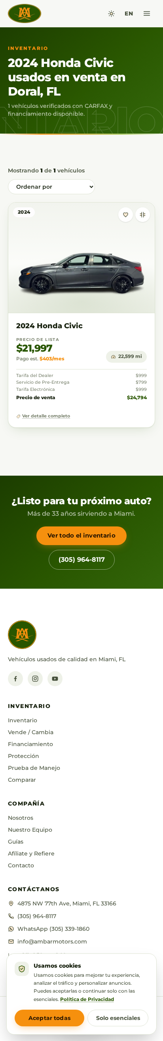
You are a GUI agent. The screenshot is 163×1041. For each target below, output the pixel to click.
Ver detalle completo (46, 416)
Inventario (22, 720)
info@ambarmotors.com (52, 941)
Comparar (22, 779)
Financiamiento (30, 744)
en (129, 13)
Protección (23, 756)
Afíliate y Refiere (31, 853)
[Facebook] (15, 678)
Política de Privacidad (87, 999)
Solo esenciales (118, 1018)
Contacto (21, 865)
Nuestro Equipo (30, 829)
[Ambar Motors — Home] (24, 13)
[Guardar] (125, 214)
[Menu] (146, 13)
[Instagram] (35, 678)
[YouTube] (55, 678)
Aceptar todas (49, 1018)
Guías (15, 841)
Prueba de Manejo (34, 767)
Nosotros (20, 817)
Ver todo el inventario (81, 535)
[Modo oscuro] (111, 13)
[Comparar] (142, 214)
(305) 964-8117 (82, 559)
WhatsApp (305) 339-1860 (53, 928)
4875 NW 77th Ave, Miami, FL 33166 (66, 903)
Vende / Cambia (30, 732)
